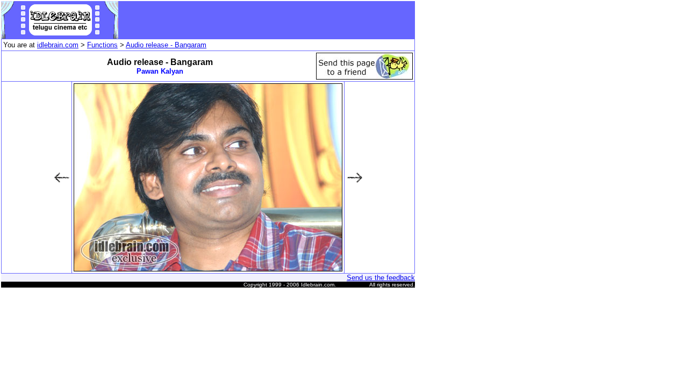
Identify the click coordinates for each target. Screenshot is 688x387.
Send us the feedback (381, 278)
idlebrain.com (57, 45)
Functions (102, 45)
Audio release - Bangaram (166, 45)
